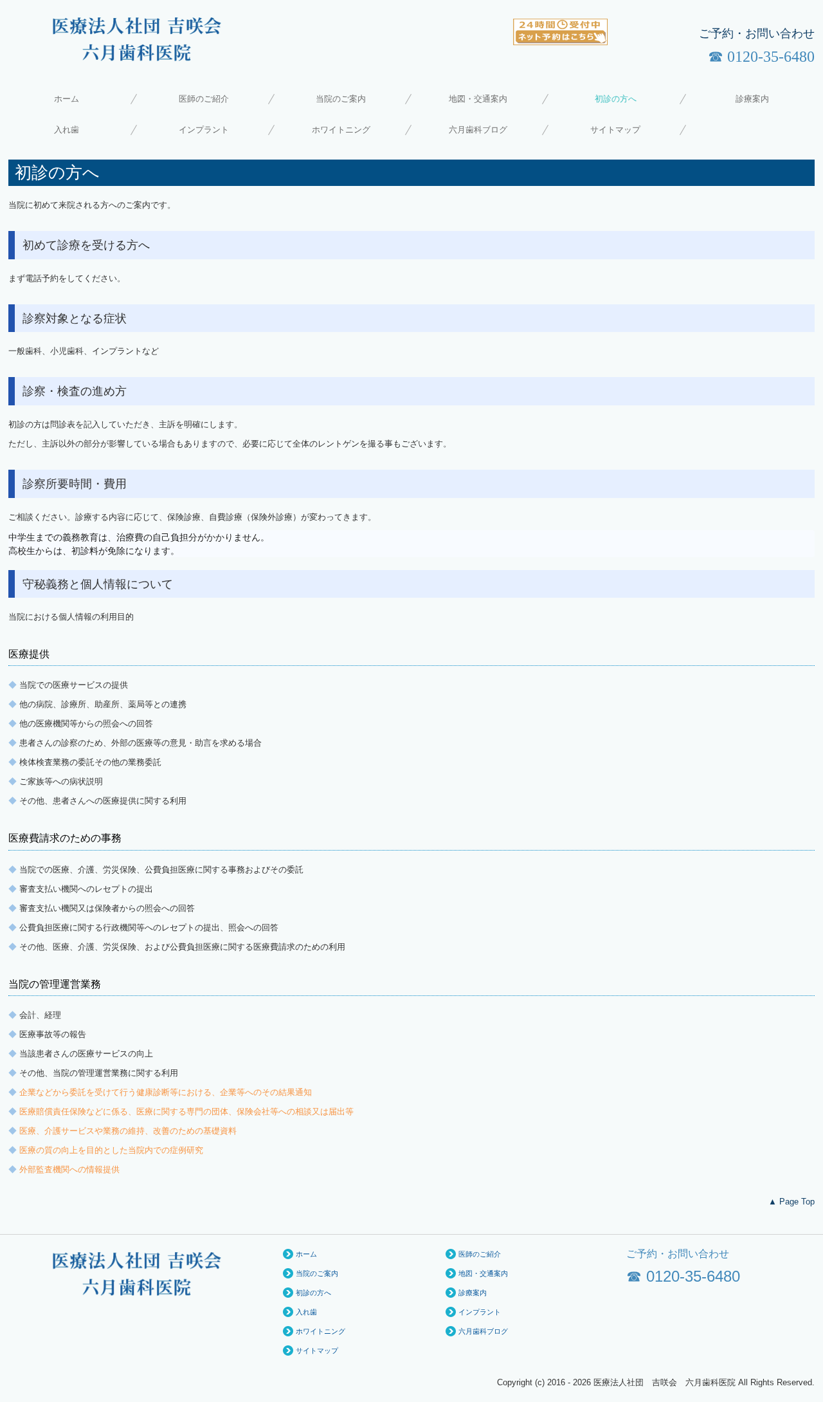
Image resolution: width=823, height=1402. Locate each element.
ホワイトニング (341, 129)
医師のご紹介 (204, 99)
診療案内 (752, 99)
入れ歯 (66, 129)
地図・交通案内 (478, 99)
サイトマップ (615, 129)
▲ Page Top (791, 1201)
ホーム (66, 99)
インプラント (204, 129)
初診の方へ (616, 99)
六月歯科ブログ (478, 129)
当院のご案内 (341, 99)
